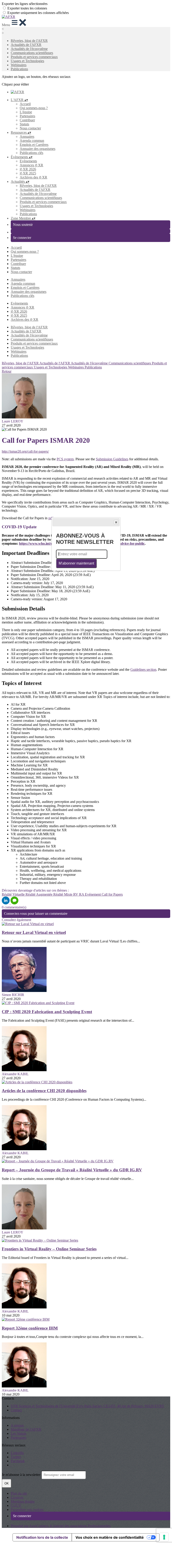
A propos (17, 1425)
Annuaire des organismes (37, 149)
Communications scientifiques (32, 53)
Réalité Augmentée (39, 894)
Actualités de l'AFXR (26, 45)
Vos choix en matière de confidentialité (109, 1537)
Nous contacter (30, 128)
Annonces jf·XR (31, 165)
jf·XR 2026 (28, 169)
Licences (17, 1497)
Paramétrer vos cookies (27, 1509)
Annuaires (27, 136)
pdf (50, 518)
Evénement (93, 894)
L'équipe (26, 112)
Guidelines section (143, 669)
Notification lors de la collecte (42, 1537)
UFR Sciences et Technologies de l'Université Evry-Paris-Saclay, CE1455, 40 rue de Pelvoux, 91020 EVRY (87, 1406)
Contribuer (27, 120)
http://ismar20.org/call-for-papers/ (25, 451)
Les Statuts (18, 1433)
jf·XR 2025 (28, 173)
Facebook (18, 1461)
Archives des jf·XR (33, 177)
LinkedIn (17, 1453)
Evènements (28, 161)
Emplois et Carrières (34, 145)
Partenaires (27, 116)
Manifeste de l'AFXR (26, 1429)
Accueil (25, 104)
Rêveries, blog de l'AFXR (29, 41)
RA (82, 894)
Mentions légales (22, 1501)
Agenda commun (32, 140)
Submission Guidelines (112, 459)
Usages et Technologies (27, 61)
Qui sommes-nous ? (34, 108)
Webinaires (18, 65)
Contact (16, 1410)
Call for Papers (112, 894)
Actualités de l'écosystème (29, 49)
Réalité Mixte (63, 894)
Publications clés (31, 153)
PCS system (65, 459)
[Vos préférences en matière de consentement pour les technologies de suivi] (164, 1537)
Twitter (16, 1457)
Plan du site (19, 1493)
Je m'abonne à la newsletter (21, 1475)
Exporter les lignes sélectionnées (24, 4)
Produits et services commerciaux (34, 57)
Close (116, 522)
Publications (19, 69)
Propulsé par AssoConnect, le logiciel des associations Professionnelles (61, 1526)
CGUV (16, 1505)
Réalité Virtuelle (14, 894)
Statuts (24, 124)
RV (76, 894)
